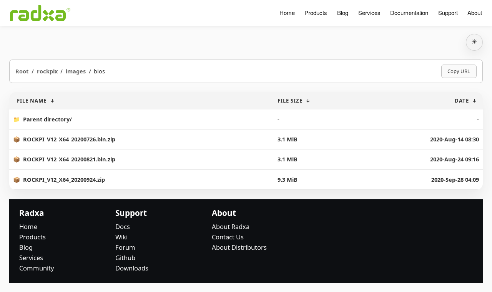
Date (462, 100)
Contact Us (228, 236)
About (474, 13)
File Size (290, 100)
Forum (125, 247)
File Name (32, 100)
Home (287, 13)
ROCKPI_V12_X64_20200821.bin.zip (69, 159)
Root (21, 71)
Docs (122, 226)
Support (448, 13)
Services (369, 13)
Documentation (409, 13)
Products (315, 13)
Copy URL (458, 71)
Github (125, 257)
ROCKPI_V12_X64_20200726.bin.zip (69, 139)
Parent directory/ (47, 119)
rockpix (47, 71)
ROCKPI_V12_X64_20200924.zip (64, 179)
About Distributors (239, 247)
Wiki (121, 236)
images (76, 71)
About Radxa (230, 226)
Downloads (131, 268)
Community (36, 268)
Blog (342, 13)
